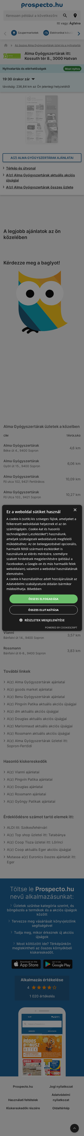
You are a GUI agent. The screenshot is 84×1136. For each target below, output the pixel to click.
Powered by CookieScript (61, 627)
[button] (42, 620)
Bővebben (34, 589)
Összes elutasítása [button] (43, 610)
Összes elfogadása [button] (43, 599)
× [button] (74, 510)
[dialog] (42, 568)
